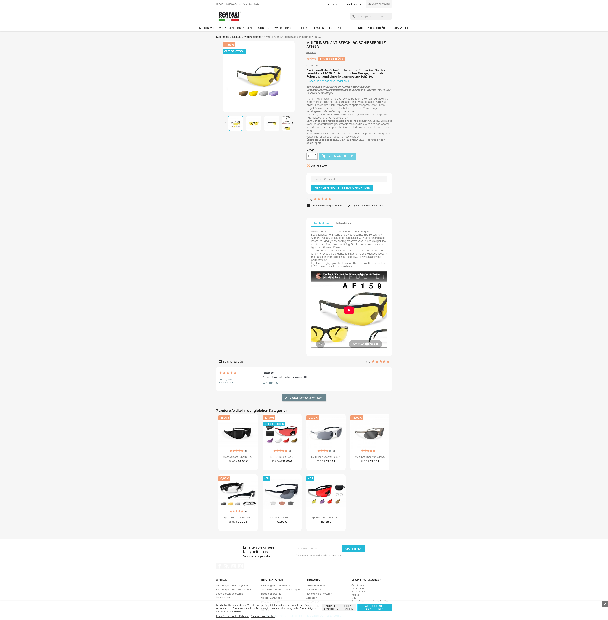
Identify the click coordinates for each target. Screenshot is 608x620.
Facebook (219, 566)
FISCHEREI (334, 28)
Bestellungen (313, 589)
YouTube (233, 566)
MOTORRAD (206, 28)
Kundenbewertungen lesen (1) (326, 205)
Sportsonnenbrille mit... (282, 517)
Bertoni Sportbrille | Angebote (232, 585)
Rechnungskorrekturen (319, 593)
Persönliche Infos (315, 585)
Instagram (240, 566)
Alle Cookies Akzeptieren (374, 607)
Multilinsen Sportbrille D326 (370, 456)
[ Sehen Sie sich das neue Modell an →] (328, 81)
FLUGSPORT (263, 28)
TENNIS (359, 28)
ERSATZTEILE (400, 28)
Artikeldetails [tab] (343, 223)
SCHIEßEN (304, 28)
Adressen (311, 597)
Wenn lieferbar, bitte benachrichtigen (342, 187)
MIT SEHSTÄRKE (378, 28)
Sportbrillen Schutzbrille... (326, 517)
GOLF (348, 28)
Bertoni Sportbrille (271, 593)
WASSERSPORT (284, 28)
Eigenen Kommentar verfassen (367, 205)
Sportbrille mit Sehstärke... (238, 517)
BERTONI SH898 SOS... (282, 456)
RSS (226, 566)
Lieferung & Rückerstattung (276, 585)
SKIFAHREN (244, 28)
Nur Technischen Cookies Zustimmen (339, 607)
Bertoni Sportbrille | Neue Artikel (233, 589)
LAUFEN (319, 28)
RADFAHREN (226, 28)
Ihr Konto (313, 580)
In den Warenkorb (337, 156)
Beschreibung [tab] (322, 223)
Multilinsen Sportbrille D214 (326, 456)
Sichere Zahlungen (271, 597)
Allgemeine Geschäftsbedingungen (280, 589)
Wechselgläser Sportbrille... (238, 456)
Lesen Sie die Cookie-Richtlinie (232, 615)
